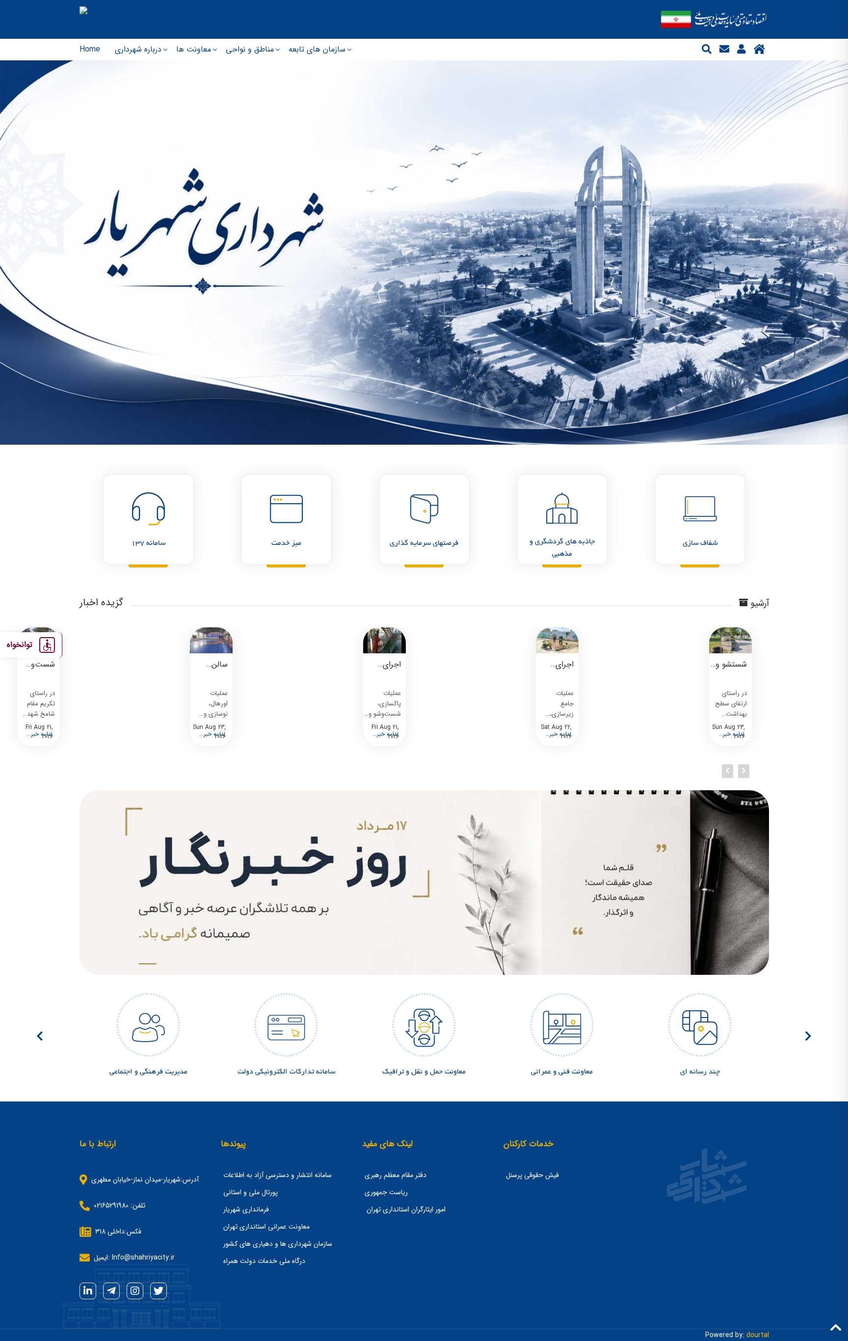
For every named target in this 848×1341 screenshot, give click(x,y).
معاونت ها (193, 49)
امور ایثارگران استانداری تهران (405, 1209)
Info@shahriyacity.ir (143, 1257)
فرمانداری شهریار (246, 1209)
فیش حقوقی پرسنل (532, 1175)
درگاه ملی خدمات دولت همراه (264, 1261)
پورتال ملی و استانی (250, 1192)
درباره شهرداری (138, 49)
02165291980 (111, 1205)
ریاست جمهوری (386, 1192)
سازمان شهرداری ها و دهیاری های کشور (277, 1243)
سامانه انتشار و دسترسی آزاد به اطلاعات (277, 1175)
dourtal (757, 1335)
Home (90, 49)
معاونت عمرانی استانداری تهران (266, 1226)
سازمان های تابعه (317, 49)
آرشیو (758, 604)
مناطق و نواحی (250, 49)
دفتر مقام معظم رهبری (395, 1175)
